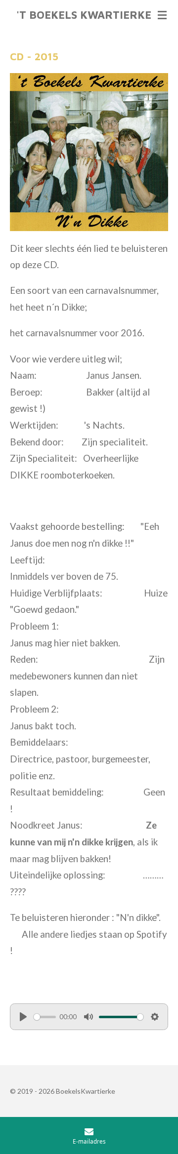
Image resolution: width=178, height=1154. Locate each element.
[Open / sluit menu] (162, 15)
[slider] (45, 1017)
